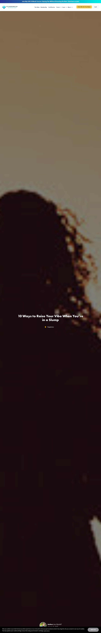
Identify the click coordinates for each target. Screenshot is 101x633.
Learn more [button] (47, 630)
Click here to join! (73, 1)
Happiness (50, 327)
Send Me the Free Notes (84, 6)
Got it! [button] (93, 629)
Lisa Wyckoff (57, 624)
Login (95, 6)
